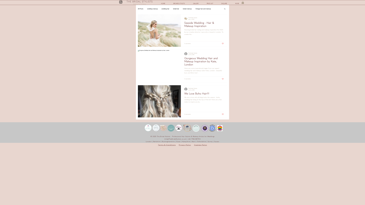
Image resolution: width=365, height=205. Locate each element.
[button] (237, 3)
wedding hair (165, 9)
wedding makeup (152, 9)
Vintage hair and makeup (203, 9)
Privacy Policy (185, 145)
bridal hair (176, 9)
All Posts (140, 9)
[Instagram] (121, 2)
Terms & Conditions (167, 145)
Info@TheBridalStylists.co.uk (175, 139)
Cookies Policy (200, 145)
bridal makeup (187, 9)
